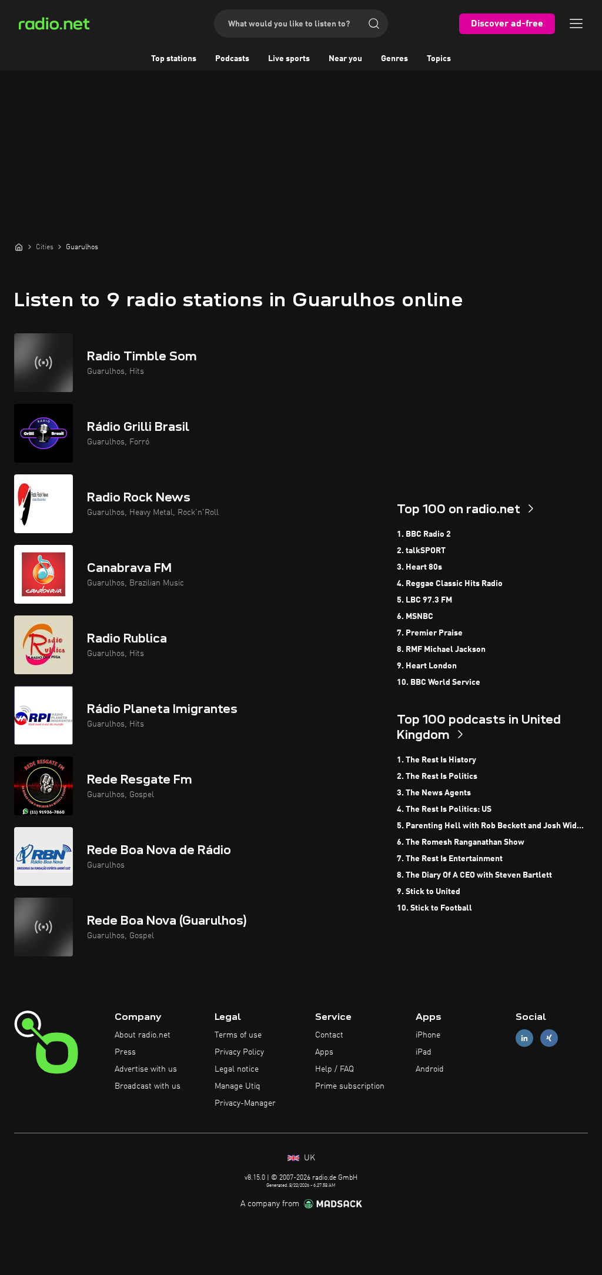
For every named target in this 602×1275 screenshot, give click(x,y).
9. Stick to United (428, 892)
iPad (424, 1052)
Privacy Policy (239, 1052)
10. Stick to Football (434, 908)
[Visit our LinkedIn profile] (524, 1038)
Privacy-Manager (245, 1103)
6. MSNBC (415, 617)
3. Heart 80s (419, 567)
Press (125, 1052)
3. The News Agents (434, 793)
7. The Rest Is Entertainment (450, 859)
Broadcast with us (147, 1086)
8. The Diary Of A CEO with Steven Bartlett (474, 875)
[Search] (374, 23)
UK (308, 1158)
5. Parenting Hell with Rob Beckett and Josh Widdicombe (492, 826)
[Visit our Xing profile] (549, 1038)
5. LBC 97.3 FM (424, 600)
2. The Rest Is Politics (437, 776)
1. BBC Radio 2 (424, 534)
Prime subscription (349, 1086)
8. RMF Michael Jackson (441, 649)
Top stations (173, 59)
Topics (439, 59)
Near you (345, 59)
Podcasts (232, 59)
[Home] (19, 247)
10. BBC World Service (438, 682)
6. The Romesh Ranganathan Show (460, 842)
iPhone (428, 1035)
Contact (329, 1035)
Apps (324, 1052)
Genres (394, 59)
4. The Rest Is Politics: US (444, 809)
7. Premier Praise (430, 633)
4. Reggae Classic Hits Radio (450, 584)
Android (430, 1069)
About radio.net (142, 1035)
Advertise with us (146, 1069)
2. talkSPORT (421, 551)
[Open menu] (576, 23)
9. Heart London (427, 666)
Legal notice (237, 1069)
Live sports (289, 59)
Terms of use (238, 1035)
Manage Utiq (237, 1086)
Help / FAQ (334, 1069)
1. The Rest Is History (436, 760)
